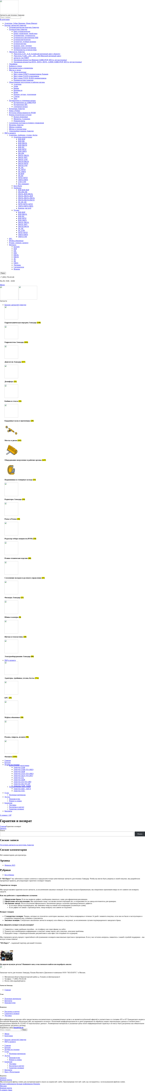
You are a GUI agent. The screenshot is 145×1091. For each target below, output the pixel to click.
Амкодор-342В (19, 772)
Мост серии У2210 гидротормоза (26, 76)
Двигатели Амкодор (17, 52)
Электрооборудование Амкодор (21, 131)
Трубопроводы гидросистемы (25, 50)
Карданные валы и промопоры (21, 68)
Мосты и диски (15, 70)
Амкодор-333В (19, 767)
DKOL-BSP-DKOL (25, 194)
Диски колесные (20, 72)
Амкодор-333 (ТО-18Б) (22, 782)
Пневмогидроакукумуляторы (25, 48)
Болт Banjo (18, 186)
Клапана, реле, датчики (23, 46)
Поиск (2, 830)
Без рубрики (9, 875)
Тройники (17, 188)
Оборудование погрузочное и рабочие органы (27, 82)
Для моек (17, 265)
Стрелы (16, 96)
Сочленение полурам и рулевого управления (26, 123)
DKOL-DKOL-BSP (25, 196)
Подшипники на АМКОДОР (25, 102)
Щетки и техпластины (17, 129)
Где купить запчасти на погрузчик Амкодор (17, 845)
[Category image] (11, 319)
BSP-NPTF (22, 149)
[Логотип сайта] (9, 13)
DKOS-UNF (23, 165)
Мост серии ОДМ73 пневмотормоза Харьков (31, 74)
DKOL (16, 255)
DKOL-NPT (22, 157)
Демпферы (13, 64)
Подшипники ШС (21, 105)
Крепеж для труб (24, 208)
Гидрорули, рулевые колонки (25, 42)
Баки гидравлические (22, 31)
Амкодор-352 (19, 778)
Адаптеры (17, 84)
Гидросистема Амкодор (18, 29)
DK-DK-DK (22, 192)
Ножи (16, 92)
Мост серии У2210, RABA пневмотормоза (30, 78)
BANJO (17, 247)
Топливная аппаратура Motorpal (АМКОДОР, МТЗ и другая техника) (40, 60)
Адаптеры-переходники (23, 137)
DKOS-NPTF (23, 163)
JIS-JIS (20, 176)
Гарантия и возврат (16, 809)
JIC (15, 259)
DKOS (16, 257)
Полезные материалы (17, 795)
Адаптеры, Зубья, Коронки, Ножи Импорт (21, 23)
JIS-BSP (21, 174)
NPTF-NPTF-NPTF (25, 204)
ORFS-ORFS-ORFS (25, 206)
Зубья (16, 86)
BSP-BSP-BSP (23, 190)
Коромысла (18, 90)
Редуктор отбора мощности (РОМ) (22, 113)
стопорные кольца (21, 107)
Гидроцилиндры (20, 44)
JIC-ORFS (22, 172)
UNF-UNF (22, 182)
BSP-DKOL (22, 143)
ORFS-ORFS (23, 180)
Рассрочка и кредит (16, 807)
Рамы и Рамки (14, 111)
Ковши (16, 88)
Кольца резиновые (21, 117)
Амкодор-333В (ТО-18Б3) (23, 769)
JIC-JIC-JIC (22, 202)
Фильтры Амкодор (16, 125)
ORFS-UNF (22, 237)
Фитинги (12, 245)
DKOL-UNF (23, 159)
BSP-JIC (21, 147)
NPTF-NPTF (23, 178)
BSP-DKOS (22, 145)
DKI (15, 253)
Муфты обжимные (16, 241)
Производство (14, 799)
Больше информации (16, 1084)
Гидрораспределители (22, 40)
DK (15, 251)
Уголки (16, 210)
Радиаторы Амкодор (17, 109)
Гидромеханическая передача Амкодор (24, 27)
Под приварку (23, 184)
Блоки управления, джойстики (25, 33)
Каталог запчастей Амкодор (15, 25)
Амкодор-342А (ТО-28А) (23, 776)
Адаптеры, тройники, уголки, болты (23, 135)
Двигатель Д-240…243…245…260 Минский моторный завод (37, 56)
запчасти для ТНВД (21, 58)
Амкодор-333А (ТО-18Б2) (24, 774)
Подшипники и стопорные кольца (22, 100)
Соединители (19, 267)
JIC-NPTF (22, 170)
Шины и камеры (15, 127)
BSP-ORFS (22, 151)
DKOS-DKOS (23, 161)
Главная (3, 826)
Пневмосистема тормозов (23, 80)
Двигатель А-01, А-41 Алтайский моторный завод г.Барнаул (37, 54)
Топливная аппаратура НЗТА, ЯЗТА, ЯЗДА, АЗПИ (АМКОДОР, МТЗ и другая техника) (48, 62)
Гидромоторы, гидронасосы (24, 35)
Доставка (12, 805)
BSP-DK (21, 141)
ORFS (16, 263)
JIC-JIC (21, 167)
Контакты (8, 1001)
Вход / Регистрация (12, 1072)
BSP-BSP (21, 139)
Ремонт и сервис (15, 801)
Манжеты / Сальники (22, 119)
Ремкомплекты (19, 121)
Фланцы (17, 269)
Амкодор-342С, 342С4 (22, 789)
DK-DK (21, 153)
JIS (15, 261)
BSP (15, 249)
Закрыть (3, 828)
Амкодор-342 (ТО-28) (22, 784)
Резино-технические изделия (20, 115)
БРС (10, 239)
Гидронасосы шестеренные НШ (26, 37)
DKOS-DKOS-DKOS (26, 200)
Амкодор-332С (19, 791)
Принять (36, 1084)
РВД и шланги (10, 133)
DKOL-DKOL (23, 155)
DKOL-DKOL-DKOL (26, 198)
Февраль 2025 (10, 865)
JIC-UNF (21, 230)
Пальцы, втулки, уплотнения (25, 94)
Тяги (15, 98)
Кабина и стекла (15, 66)
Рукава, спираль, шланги (18, 243)
